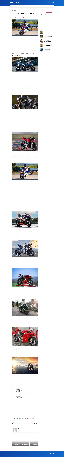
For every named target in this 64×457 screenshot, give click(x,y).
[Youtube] (53, 2)
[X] (52, 2)
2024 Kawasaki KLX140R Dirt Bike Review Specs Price (16, 445)
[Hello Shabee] (12, 14)
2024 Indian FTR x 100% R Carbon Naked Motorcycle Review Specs (47, 50)
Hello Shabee (20, 428)
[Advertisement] (25, 42)
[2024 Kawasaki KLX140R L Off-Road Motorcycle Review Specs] (41, 45)
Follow (46, 14)
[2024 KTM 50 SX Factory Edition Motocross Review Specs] (25, 441)
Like (41, 14)
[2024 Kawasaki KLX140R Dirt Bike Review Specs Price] (16, 441)
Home (13, 10)
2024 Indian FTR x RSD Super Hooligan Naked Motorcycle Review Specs (33, 445)
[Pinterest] (51, 2)
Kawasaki (45, 44)
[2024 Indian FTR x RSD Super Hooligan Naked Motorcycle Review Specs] (34, 441)
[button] (11, 6)
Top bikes (15, 10)
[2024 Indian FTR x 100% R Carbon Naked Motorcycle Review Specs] (41, 50)
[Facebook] (48, 2)
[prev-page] (12, 447)
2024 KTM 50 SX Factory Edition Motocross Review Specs (25, 445)
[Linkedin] (49, 2)
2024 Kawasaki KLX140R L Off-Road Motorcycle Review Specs (48, 45)
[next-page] (13, 447)
